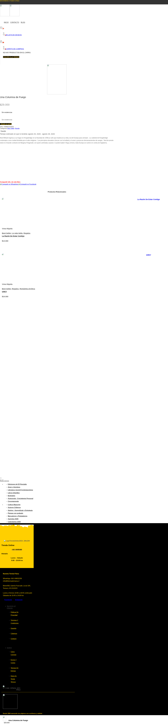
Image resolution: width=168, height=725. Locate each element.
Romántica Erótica (27, 289)
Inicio (6, 22)
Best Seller (10, 128)
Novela (17, 128)
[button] (6, 124)
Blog (23, 22)
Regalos (27, 233)
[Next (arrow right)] (3, 479)
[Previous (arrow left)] (1, 479)
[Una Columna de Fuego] (4, 720)
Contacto (14, 22)
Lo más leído (17, 233)
